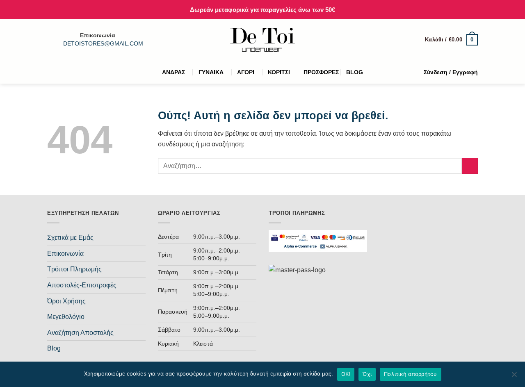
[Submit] (470, 166)
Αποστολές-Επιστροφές (81, 285)
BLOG (354, 72)
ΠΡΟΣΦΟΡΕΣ (321, 72)
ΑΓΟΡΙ (245, 72)
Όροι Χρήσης (66, 301)
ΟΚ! (346, 374)
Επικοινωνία (65, 253)
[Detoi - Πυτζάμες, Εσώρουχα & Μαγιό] (262, 40)
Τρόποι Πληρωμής (74, 269)
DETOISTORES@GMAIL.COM (103, 44)
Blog (54, 348)
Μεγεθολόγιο (65, 316)
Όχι (367, 374)
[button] (451, 39)
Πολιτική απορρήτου (410, 374)
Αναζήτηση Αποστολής (80, 332)
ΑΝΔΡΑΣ (173, 72)
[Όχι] (514, 376)
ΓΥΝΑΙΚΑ (211, 72)
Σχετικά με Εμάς (70, 237)
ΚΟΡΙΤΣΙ (279, 72)
